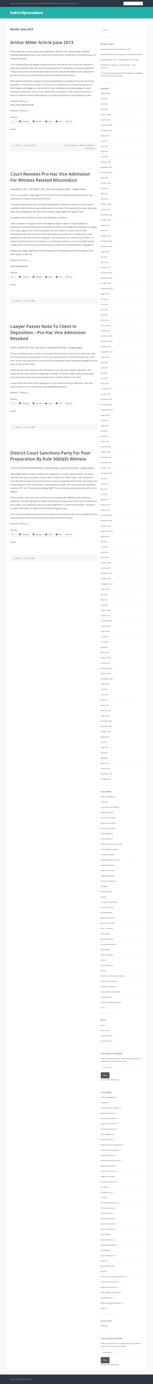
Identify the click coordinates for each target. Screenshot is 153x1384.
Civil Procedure (72, 145)
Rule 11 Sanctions (107, 928)
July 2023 (104, 188)
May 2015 (104, 600)
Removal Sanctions (107, 918)
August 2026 (105, 93)
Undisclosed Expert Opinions (111, 1002)
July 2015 (104, 594)
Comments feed (106, 1036)
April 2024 (104, 178)
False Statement (107, 839)
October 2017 (106, 468)
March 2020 (105, 320)
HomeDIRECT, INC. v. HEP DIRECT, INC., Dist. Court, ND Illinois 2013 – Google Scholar (48, 189)
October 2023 (106, 183)
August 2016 (105, 536)
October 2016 (106, 526)
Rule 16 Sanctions (107, 939)
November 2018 (106, 404)
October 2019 (106, 346)
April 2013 (104, 700)
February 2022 (106, 236)
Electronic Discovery (108, 828)
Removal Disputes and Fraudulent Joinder (116, 49)
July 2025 (104, 141)
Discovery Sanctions (108, 818)
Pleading (104, 886)
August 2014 (105, 631)
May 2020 (104, 310)
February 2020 (106, 325)
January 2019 (105, 394)
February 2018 (106, 447)
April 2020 (104, 315)
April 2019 (104, 378)
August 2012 (105, 737)
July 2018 (104, 420)
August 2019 (105, 357)
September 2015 (107, 584)
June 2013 (104, 695)
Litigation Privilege (107, 876)
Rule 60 (103, 971)
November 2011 (106, 774)
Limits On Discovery (108, 870)
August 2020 (105, 294)
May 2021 (104, 257)
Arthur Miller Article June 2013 (41, 42)
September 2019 (107, 352)
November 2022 (106, 215)
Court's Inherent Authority (110, 807)
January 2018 (105, 452)
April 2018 (104, 436)
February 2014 (106, 658)
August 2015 (105, 589)
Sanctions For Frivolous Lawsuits (112, 976)
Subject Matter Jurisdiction (110, 992)
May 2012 (104, 753)
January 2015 (105, 615)
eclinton (18, 145)
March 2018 (105, 441)
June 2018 (104, 426)
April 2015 (104, 605)
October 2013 (106, 673)
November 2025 (106, 130)
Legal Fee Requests (108, 865)
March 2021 (105, 262)
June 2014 (104, 642)
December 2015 (106, 573)
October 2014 (106, 626)
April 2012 (104, 758)
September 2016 (107, 531)
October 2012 (106, 731)
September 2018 (107, 410)
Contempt (104, 802)
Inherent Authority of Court (110, 860)
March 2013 (105, 705)
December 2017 (106, 457)
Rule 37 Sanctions (107, 955)
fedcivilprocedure (26, 12)
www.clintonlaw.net (19, 266)
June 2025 (104, 146)
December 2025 (106, 125)
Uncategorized (106, 997)
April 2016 (104, 552)
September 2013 (107, 679)
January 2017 (105, 510)
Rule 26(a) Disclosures (108, 944)
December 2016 (106, 515)
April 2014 (104, 647)
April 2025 (104, 157)
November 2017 (106, 462)
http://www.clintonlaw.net (22, 104)
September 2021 (107, 246)
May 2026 (104, 104)
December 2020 (106, 273)
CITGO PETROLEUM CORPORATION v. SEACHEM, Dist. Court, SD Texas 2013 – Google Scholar (52, 468)
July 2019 (104, 362)
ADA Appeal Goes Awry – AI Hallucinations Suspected (119, 60)
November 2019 (106, 341)
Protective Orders (107, 907)
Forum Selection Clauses (109, 849)
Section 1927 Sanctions (109, 981)
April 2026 (104, 109)
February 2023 (106, 204)
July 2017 (104, 478)
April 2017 (104, 494)
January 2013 (105, 716)
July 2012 (104, 742)
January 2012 (105, 768)
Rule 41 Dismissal (107, 965)
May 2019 (104, 373)
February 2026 (106, 114)
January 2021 (105, 267)
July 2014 (104, 637)
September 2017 (107, 473)
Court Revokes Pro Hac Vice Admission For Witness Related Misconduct (50, 177)
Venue (103, 1008)
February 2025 (106, 162)
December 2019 (106, 336)
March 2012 (105, 763)
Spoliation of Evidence (109, 986)
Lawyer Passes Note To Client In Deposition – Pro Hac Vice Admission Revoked (48, 332)
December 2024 (106, 167)
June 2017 (104, 484)
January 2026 (105, 120)
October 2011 (106, 779)
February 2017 (106, 505)
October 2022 (106, 220)
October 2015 (106, 578)
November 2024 (106, 172)
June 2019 (104, 368)
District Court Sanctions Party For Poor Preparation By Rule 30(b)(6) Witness (50, 456)
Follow (105, 1075)
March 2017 (105, 499)
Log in (103, 1025)
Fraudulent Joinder (107, 855)
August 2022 (105, 225)
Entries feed (105, 1030)
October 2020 (106, 283)
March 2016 (105, 557)
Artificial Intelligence (108, 797)
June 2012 (104, 747)
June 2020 (104, 304)
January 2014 (105, 663)
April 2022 (104, 230)
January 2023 (105, 209)
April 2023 (104, 199)
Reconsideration (107, 913)
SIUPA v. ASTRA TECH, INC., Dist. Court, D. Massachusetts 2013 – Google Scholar (46, 347)
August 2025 (105, 136)
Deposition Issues (107, 812)
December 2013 (106, 668)
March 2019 (105, 383)
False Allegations (107, 833)
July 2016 (104, 542)
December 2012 (106, 721)
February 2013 (106, 710)
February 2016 (106, 563)
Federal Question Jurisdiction (111, 844)
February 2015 (106, 610)
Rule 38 (103, 960)
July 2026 (104, 99)
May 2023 (104, 194)
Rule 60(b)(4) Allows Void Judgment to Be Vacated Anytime (121, 54)
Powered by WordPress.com (20, 1379)
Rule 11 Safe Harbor (108, 923)
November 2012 (106, 726)
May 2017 (104, 489)
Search (141, 3)
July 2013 (104, 689)
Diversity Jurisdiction (108, 823)
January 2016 (105, 568)
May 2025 (104, 151)
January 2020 (105, 331)
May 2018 (104, 431)
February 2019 (106, 389)
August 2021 (105, 252)
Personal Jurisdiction (108, 881)
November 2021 (106, 241)
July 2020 (104, 299)
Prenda (103, 897)
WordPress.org (106, 1041)
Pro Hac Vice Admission (109, 902)
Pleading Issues (106, 891)
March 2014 (105, 652)
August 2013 (105, 684)
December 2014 (106, 621)
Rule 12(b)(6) (105, 934)
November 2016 (106, 520)
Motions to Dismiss (86, 145)
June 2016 (104, 547)
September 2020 (107, 288)
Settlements (90, 148)
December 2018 (106, 399)
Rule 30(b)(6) (105, 950)
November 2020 (106, 278)
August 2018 (105, 415)
